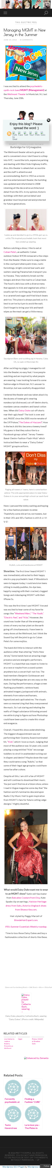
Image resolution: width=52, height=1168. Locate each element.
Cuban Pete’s (10, 251)
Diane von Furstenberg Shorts (16, 987)
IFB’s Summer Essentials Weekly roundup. (26, 926)
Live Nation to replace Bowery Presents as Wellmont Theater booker (9, 1043)
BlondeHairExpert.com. (26, 920)
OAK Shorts (33, 987)
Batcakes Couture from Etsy (26, 897)
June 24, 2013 (10, 40)
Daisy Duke (24, 410)
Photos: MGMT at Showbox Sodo (37, 1041)
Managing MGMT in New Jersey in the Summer (25, 32)
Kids (10, 741)
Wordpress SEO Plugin (13, 1166)
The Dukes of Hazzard (30, 422)
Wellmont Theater (16, 94)
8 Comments (26, 40)
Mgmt (20, 1039)
